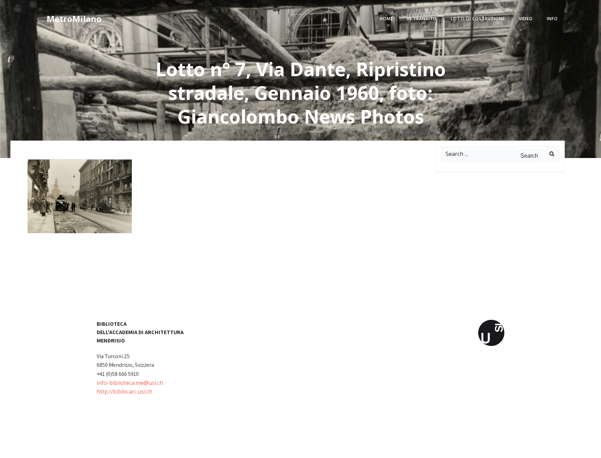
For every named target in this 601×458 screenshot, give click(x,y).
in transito (422, 19)
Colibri (379, 448)
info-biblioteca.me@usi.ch (130, 383)
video (526, 19)
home (386, 19)
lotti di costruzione (478, 19)
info (552, 19)
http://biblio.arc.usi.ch (124, 391)
